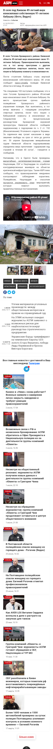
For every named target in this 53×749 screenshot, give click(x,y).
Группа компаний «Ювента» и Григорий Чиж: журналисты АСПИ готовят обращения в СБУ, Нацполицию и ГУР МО (26, 648)
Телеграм (34, 363)
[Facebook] (5, 292)
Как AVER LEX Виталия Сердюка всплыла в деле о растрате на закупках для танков (24, 615)
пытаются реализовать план (18, 182)
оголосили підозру (38, 286)
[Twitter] (9, 292)
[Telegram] (13, 292)
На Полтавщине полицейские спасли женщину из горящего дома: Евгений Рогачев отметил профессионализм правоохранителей (24, 581)
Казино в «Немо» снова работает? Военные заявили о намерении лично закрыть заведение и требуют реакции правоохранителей (26, 398)
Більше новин (26, 736)
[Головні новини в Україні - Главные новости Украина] (10, 3)
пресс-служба (21, 83)
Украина (8, 281)
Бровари (34, 281)
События (14, 20)
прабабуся (22, 286)
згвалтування (10, 286)
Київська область (21, 281)
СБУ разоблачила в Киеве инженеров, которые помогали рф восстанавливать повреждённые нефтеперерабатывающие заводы (26, 683)
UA (44, 3)
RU (48, 3)
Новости (6, 20)
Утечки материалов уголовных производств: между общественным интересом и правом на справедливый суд (29, 309)
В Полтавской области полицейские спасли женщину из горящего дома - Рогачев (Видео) (25, 547)
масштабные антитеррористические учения (26, 161)
